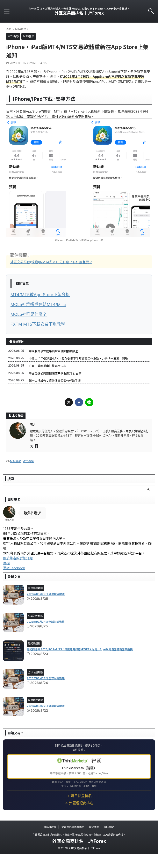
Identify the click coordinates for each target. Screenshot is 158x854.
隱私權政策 (50, 827)
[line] (89, 402)
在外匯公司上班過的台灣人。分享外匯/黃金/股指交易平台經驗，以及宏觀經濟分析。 (79, 834)
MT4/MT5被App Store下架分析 (40, 294)
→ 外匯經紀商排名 (79, 803)
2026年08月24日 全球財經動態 (46, 622)
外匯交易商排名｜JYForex (79, 13)
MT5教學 (28, 461)
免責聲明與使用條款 (73, 827)
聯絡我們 (94, 827)
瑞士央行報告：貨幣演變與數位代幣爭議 (55, 380)
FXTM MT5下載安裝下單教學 (37, 324)
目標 (6, 563)
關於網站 (109, 827)
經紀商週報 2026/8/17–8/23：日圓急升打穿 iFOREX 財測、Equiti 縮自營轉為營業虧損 (80, 649)
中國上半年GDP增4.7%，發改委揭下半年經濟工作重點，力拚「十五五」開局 (78, 358)
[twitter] (69, 402)
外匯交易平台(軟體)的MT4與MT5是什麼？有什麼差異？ (51, 262)
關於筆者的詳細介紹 (18, 558)
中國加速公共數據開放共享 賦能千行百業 (55, 373)
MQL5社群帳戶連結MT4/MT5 (38, 304)
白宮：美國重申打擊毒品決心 (47, 366)
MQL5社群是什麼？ (28, 314)
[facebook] (79, 402)
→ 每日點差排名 (79, 796)
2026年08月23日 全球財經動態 (46, 678)
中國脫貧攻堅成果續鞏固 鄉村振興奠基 (54, 351)
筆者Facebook (14, 568)
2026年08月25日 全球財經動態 (46, 594)
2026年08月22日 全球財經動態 (46, 706)
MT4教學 (15, 461)
